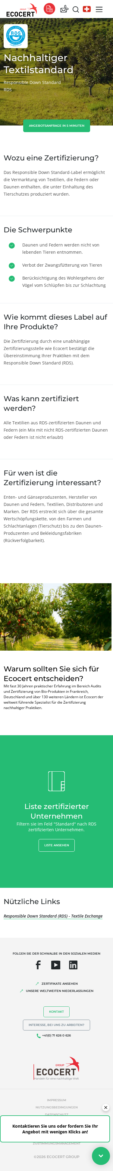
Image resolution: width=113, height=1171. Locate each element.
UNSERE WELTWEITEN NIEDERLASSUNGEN (59, 991)
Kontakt (56, 1012)
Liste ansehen (56, 845)
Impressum (56, 1100)
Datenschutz (56, 1115)
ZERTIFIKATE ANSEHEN (60, 984)
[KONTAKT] (64, 9)
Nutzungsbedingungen (57, 1107)
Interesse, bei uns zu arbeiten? (56, 1025)
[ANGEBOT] (49, 9)
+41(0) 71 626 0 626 (56, 1035)
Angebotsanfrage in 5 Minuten (56, 126)
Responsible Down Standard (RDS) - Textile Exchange (53, 916)
